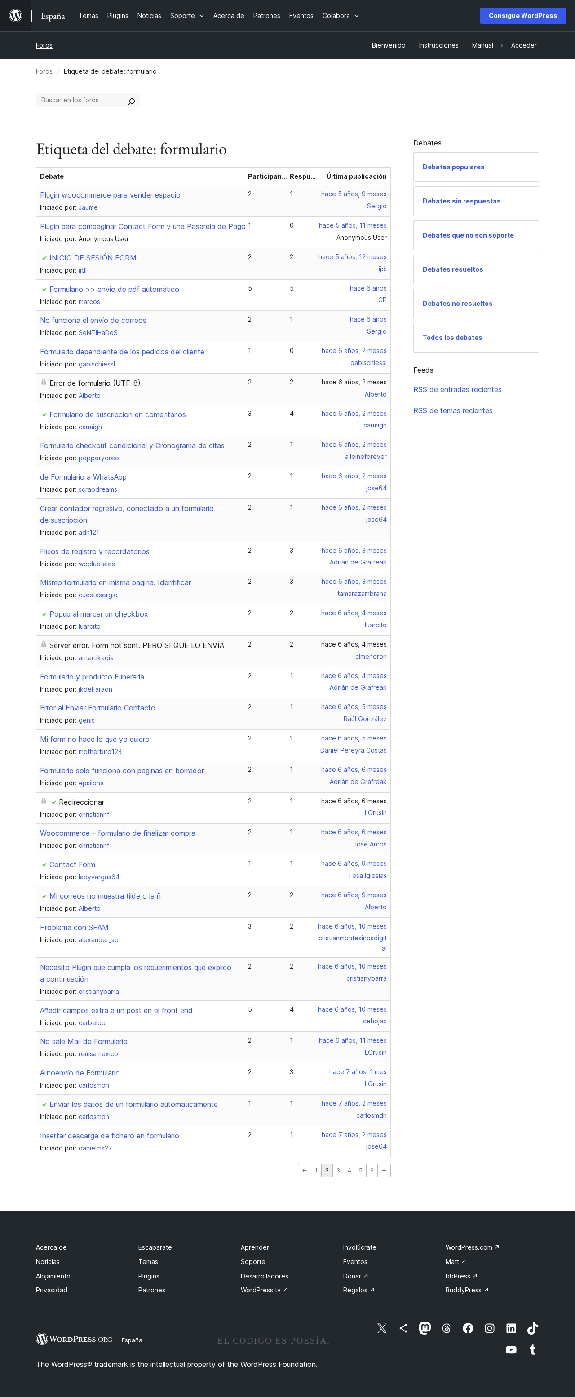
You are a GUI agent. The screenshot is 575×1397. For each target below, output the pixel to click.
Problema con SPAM (74, 927)
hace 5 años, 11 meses (353, 225)
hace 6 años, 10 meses (352, 926)
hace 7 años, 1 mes (358, 1071)
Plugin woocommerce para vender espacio (110, 194)
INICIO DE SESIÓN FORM (93, 257)
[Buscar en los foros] (131, 100)
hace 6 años (368, 288)
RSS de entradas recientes (457, 389)
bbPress (462, 1276)
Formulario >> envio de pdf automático (114, 289)
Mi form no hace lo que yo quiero (95, 739)
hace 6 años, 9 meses (354, 863)
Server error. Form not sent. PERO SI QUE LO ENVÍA (136, 645)
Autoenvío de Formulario (80, 1072)
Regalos (359, 1290)
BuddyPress (467, 1290)
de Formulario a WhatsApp (83, 476)
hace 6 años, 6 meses (354, 769)
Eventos (355, 1261)
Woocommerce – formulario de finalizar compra (117, 833)
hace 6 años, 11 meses (353, 1040)
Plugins (148, 1276)
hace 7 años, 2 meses (354, 1103)
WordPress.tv (264, 1290)
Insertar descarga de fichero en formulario (109, 1135)
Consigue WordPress (523, 15)
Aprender (255, 1247)
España (132, 1340)
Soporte (253, 1261)
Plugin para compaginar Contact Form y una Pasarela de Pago (143, 226)
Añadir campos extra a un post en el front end (116, 1010)
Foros (44, 45)
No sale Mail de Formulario (84, 1041)
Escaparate (155, 1247)
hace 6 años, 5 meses (354, 706)
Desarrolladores (264, 1276)
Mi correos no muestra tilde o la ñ (105, 895)
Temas (148, 1261)
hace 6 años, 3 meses (354, 550)
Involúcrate (359, 1247)
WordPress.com (473, 1247)
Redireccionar (81, 802)
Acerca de (51, 1247)
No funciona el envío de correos (93, 320)
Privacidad (51, 1290)
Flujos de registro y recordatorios (95, 551)
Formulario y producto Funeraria (92, 676)
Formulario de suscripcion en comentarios (117, 414)
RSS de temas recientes (453, 410)
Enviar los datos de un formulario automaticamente (133, 1104)
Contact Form (72, 864)
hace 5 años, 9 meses (354, 194)
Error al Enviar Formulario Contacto (97, 707)
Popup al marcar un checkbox (98, 613)
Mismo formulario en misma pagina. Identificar (115, 582)
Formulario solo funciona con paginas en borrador (122, 770)
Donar (356, 1276)
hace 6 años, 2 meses (354, 350)
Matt (456, 1261)
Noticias (48, 1261)
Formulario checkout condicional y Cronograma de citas (132, 445)
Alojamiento (53, 1276)
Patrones (151, 1290)
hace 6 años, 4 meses (354, 613)
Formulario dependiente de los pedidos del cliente (122, 351)
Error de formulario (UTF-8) (95, 383)
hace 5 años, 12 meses (352, 256)
